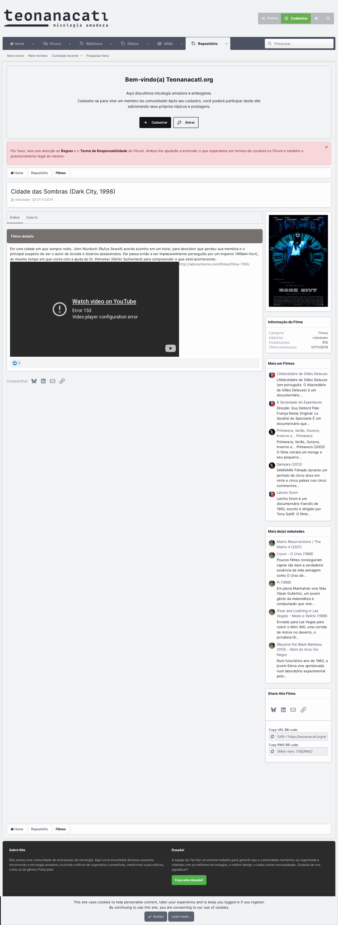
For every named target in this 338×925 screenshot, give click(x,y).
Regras (67, 151)
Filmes (323, 333)
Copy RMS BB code (283, 745)
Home (18, 43)
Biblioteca (94, 43)
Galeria (31, 217)
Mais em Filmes (281, 363)
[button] (33, 43)
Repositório (208, 43)
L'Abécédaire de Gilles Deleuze (302, 374)
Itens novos (15, 56)
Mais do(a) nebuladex (286, 531)
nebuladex (22, 199)
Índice (15, 217)
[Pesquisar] (328, 18)
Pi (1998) (284, 582)
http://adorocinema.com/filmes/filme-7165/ (214, 264)
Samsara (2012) (289, 464)
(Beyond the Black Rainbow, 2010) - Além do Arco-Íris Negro (299, 649)
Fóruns (55, 43)
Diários (133, 43)
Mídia (168, 43)
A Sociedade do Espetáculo (299, 402)
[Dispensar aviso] (325, 148)
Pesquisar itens (97, 56)
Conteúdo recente (65, 56)
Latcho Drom (287, 492)
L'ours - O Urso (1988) (295, 554)
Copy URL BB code (283, 730)
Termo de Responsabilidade (103, 151)
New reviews (38, 56)
